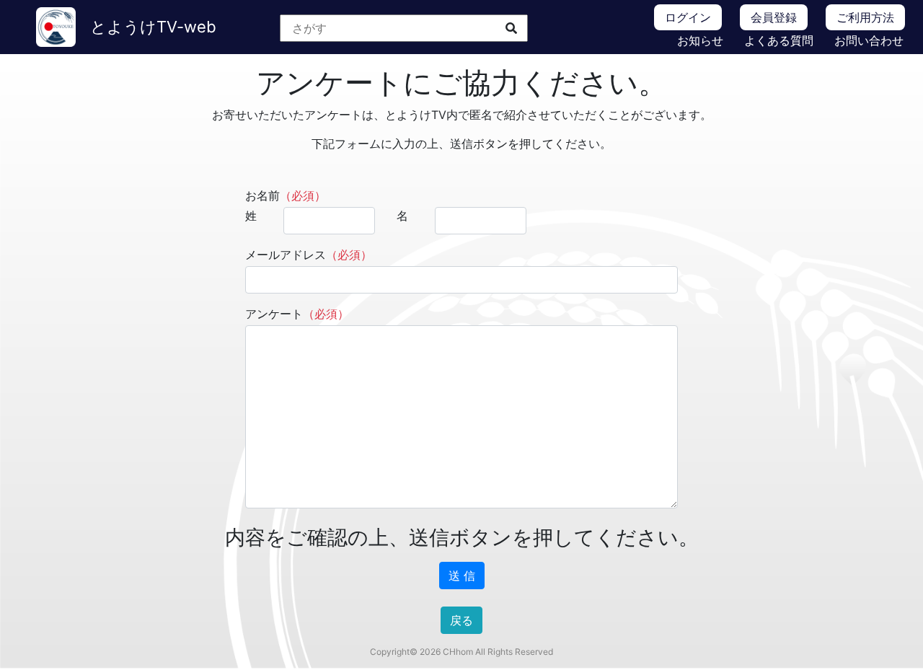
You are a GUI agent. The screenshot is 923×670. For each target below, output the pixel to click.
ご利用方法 (865, 17)
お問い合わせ (869, 40)
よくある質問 (778, 40)
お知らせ (700, 40)
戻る (461, 620)
